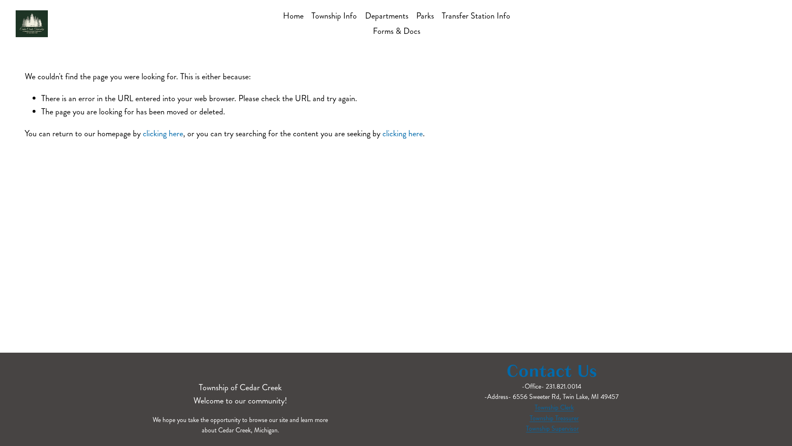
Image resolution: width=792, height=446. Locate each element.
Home (293, 16)
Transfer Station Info (476, 16)
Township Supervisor (552, 428)
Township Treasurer (554, 418)
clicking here (163, 134)
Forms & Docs (396, 31)
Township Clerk (554, 407)
